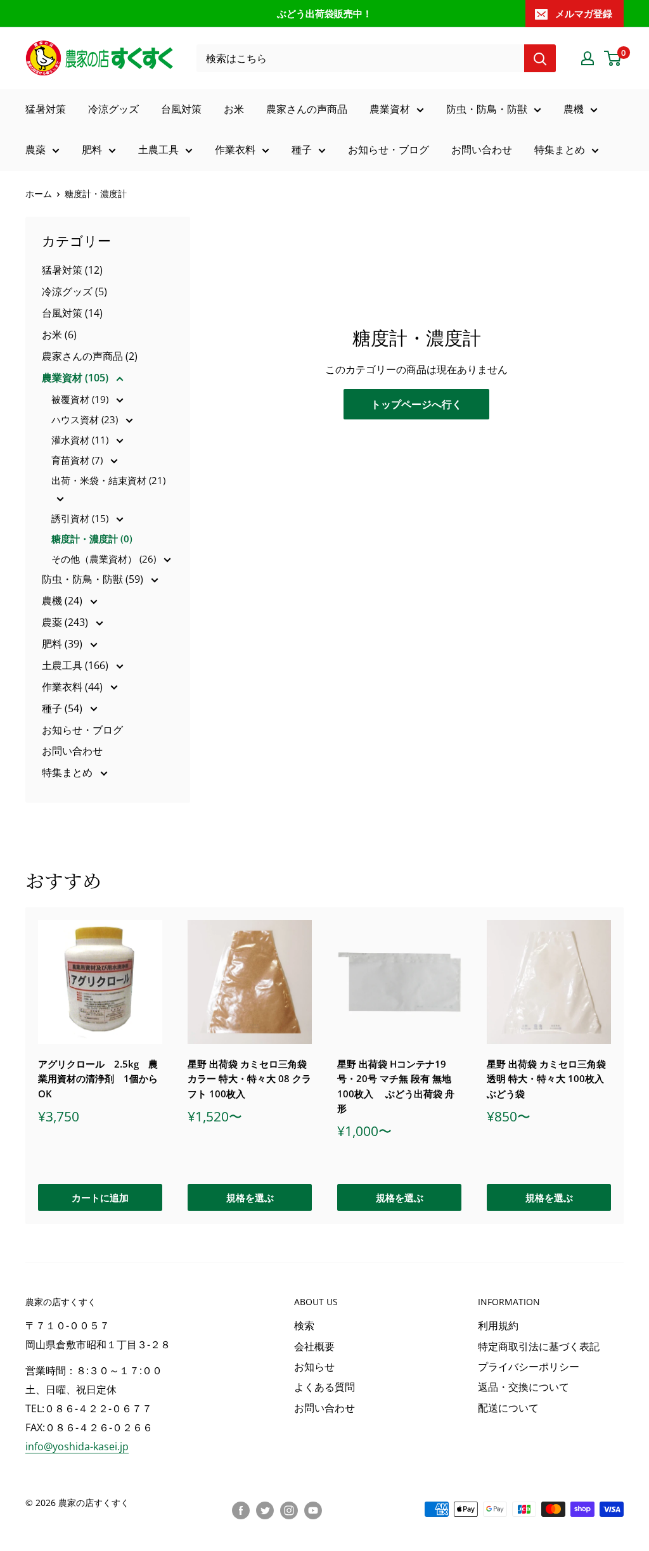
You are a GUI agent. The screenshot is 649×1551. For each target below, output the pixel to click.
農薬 (35, 149)
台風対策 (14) (72, 313)
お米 (234, 109)
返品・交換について (523, 1387)
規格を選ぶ (250, 1198)
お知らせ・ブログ (388, 149)
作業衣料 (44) (73, 687)
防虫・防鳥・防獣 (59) (94, 579)
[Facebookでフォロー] (241, 1510)
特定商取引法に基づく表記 (539, 1346)
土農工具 (158, 149)
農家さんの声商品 (306, 109)
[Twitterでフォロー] (265, 1510)
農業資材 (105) (76, 378)
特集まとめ (559, 149)
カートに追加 (100, 1198)
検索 (304, 1325)
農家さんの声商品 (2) (90, 356)
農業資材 (389, 109)
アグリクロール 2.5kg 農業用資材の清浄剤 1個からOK (98, 1078)
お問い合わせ (481, 149)
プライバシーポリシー (528, 1367)
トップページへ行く (416, 404)
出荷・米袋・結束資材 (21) (108, 480)
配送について (508, 1408)
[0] (613, 58)
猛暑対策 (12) (72, 270)
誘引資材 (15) (81, 518)
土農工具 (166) (76, 665)
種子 (302, 149)
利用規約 (498, 1325)
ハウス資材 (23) (85, 419)
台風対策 (181, 109)
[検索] (540, 58)
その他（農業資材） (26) (104, 558)
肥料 (92, 149)
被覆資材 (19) (81, 399)
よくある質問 (324, 1387)
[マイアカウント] (587, 58)
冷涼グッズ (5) (74, 291)
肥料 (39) (63, 644)
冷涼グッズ (113, 109)
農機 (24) (63, 601)
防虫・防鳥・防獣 (486, 109)
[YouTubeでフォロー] (313, 1510)
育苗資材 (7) (78, 460)
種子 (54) (63, 708)
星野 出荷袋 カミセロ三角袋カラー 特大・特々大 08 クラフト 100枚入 (249, 1078)
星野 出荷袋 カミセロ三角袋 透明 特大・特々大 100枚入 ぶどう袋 (546, 1078)
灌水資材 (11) (81, 439)
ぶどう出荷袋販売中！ (324, 13)
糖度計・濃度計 (96, 194)
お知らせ (314, 1367)
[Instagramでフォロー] (289, 1510)
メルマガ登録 (583, 13)
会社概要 (314, 1346)
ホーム (38, 194)
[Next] (624, 1065)
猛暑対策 (45, 109)
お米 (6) (59, 334)
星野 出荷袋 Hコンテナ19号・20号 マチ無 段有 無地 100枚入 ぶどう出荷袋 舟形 (395, 1085)
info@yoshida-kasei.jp (77, 1446)
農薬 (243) (66, 622)
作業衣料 (235, 149)
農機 (573, 109)
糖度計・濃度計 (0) (91, 538)
